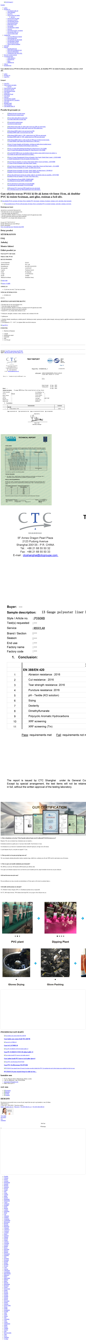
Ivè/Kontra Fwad (11, 24)
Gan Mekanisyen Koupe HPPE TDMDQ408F (19, 180)
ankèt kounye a (5, 1104)
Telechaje (6, 45)
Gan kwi (9, 29)
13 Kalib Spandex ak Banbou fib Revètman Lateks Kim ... (22, 145)
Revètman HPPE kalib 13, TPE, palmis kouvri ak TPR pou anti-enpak (26, 137)
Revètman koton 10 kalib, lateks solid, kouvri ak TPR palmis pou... (25, 128)
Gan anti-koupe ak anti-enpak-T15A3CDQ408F (20, 185)
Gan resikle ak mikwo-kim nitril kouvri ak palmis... (20, 154)
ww (2, 1119)
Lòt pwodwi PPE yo (12, 32)
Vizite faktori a (11, 58)
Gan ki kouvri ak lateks (13, 15)
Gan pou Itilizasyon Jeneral (14, 36)
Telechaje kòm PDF (18, 227)
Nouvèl (6, 47)
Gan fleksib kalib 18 (12, 11)
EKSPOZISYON (12, 49)
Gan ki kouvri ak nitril (13, 18)
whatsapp (3, 1120)
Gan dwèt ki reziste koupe (14, 123)
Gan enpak (10, 26)
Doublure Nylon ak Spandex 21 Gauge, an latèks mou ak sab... (24, 167)
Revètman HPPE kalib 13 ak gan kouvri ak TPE (20, 132)
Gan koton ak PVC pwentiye (15, 30)
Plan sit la (16, 1107)
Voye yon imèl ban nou (7, 227)
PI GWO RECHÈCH (38, 1107)
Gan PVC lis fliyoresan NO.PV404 (16, 1065)
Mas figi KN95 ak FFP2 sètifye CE (13, 352)
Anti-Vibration (11, 12)
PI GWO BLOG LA (26, 1107)
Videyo (6, 64)
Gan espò (6, 101)
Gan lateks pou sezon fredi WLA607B (17, 1039)
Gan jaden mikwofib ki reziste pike (16, 119)
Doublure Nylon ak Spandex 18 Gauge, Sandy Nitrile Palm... (23, 172)
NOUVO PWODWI (12, 52)
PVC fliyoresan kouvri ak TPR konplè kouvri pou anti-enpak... (24, 189)
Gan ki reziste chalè (12, 33)
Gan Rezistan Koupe (12, 21)
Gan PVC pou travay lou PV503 (14, 351)
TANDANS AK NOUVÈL (14, 53)
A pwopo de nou (8, 56)
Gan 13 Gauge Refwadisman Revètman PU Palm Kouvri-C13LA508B (26, 150)
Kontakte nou (7, 65)
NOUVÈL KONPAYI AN (14, 50)
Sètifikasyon (10, 62)
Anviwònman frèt (12, 38)
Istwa (8, 61)
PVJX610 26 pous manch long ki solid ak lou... (20, 1071)
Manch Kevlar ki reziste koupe (15, 115)
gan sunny (3, 1117)
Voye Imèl (3, 1116)
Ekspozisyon (10, 59)
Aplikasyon (7, 35)
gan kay (13, 17)
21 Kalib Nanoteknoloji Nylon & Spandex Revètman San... (23, 159)
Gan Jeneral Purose (12, 23)
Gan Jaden (7, 92)
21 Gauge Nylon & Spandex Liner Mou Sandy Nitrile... (22, 163)
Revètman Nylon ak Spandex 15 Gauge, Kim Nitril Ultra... (23, 176)
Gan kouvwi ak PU (12, 20)
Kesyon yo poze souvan (10, 55)
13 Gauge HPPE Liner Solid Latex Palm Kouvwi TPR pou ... (23, 141)
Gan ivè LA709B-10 (11, 1045)
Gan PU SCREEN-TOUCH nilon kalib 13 (18, 1052)
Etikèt (2, 1107)
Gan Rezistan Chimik (13, 27)
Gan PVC (10, 14)
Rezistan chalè (8, 103)
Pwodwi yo (7, 9)
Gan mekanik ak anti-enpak (14, 39)
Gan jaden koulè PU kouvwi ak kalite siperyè (19, 1058)
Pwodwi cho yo (9, 1107)
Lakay (5, 8)
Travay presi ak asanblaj (13, 44)
